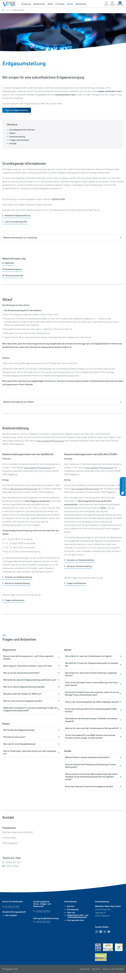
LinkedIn (100, 931)
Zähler (50, 4)
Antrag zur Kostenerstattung (17, 583)
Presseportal (73, 909)
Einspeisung (26, 4)
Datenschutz (85, 969)
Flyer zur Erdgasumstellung (16, 110)
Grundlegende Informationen (22, 130)
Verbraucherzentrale (14, 275)
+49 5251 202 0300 (42, 911)
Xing (104, 931)
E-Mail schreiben (12, 866)
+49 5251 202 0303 (11, 906)
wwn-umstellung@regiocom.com (50, 440)
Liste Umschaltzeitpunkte (16, 221)
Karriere (71, 906)
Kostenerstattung (17, 137)
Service (70, 4)
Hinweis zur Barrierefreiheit (113, 969)
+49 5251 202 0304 (42, 921)
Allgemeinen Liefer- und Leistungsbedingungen (77, 916)
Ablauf (12, 133)
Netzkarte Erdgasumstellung (17, 215)
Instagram (96, 931)
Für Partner (59, 4)
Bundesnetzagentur (13, 269)
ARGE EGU (9, 263)
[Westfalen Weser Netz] (9, 4)
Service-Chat (123, 484)
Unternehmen (81, 4)
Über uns (71, 913)
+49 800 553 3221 (12, 862)
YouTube (108, 931)
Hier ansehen (11, 915)
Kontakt (13, 143)
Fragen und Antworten (19, 140)
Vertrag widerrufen (75, 920)
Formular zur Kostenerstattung (18, 577)
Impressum (96, 969)
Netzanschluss (39, 4)
